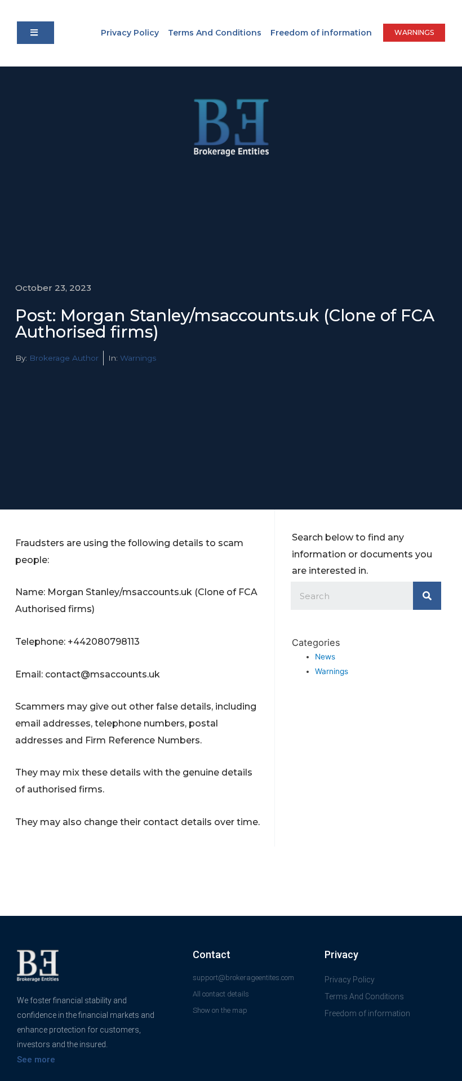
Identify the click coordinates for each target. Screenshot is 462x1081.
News (325, 656)
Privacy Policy (130, 33)
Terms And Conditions (214, 33)
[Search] (427, 596)
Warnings (138, 357)
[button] (35, 32)
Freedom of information (321, 33)
